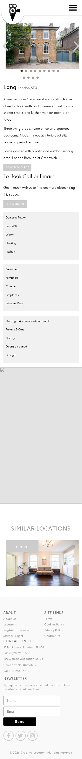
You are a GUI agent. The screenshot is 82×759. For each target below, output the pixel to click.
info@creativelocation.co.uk (23, 658)
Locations (10, 624)
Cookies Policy (54, 624)
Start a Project (13, 635)
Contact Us (52, 635)
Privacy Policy (53, 630)
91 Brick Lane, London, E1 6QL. (24, 647)
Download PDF (17, 167)
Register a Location (17, 630)
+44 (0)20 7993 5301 (17, 653)
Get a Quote (15, 204)
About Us (9, 618)
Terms (48, 618)
